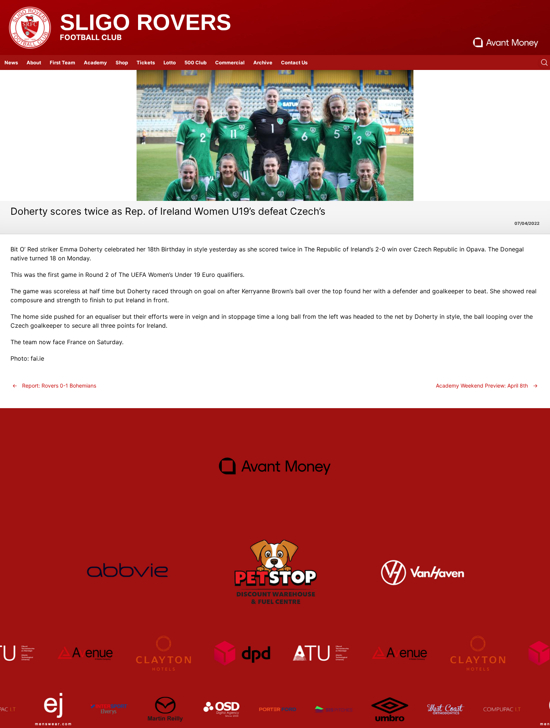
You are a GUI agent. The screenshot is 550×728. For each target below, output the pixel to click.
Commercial (230, 62)
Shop (122, 62)
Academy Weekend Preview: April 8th (487, 385)
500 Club (195, 62)
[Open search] (544, 62)
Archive (262, 62)
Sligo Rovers (145, 22)
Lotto (170, 62)
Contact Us (294, 62)
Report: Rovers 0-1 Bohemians (54, 385)
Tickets (146, 62)
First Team (62, 62)
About (34, 62)
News (11, 62)
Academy (95, 62)
